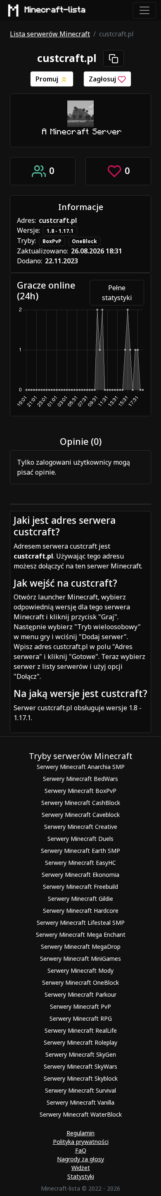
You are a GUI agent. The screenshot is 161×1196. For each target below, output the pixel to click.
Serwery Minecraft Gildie (80, 898)
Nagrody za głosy (80, 1159)
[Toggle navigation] (144, 10)
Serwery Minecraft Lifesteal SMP (81, 922)
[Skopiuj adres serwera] (113, 58)
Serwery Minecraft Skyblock (81, 1078)
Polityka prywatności (81, 1142)
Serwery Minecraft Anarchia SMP (81, 767)
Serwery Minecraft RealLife (81, 1030)
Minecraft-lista (55, 10)
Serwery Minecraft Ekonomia (80, 874)
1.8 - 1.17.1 (60, 230)
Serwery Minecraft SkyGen (80, 1054)
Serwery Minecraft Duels (80, 839)
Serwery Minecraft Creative (80, 827)
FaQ (80, 1150)
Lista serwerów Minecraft (50, 33)
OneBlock (84, 241)
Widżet (80, 1168)
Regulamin (80, 1133)
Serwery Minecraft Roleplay (80, 1042)
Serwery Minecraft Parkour (80, 994)
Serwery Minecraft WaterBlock (81, 1114)
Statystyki (80, 1176)
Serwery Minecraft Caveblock (81, 815)
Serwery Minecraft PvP (80, 1006)
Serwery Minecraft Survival (80, 1090)
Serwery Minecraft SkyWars (80, 1066)
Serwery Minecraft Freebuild (80, 886)
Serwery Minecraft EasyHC (80, 863)
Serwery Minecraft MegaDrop (81, 946)
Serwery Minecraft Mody (80, 970)
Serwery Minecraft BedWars (80, 779)
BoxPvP (52, 241)
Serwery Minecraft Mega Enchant (80, 934)
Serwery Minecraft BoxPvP (80, 791)
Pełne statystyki (117, 292)
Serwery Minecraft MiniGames (80, 958)
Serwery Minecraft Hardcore (80, 910)
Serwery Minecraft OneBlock (80, 982)
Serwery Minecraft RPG (81, 1018)
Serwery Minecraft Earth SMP (80, 851)
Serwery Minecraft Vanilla (80, 1102)
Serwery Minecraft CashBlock (80, 803)
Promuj (48, 79)
